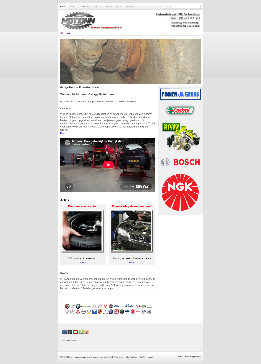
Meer (83, 262)
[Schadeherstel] (130, 83)
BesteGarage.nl (69, 340)
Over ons (85, 6)
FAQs (118, 6)
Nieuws (73, 6)
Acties (109, 6)
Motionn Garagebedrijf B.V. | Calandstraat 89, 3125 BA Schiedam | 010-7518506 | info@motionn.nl (110, 357)
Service (97, 6)
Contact (129, 6)
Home (62, 6)
